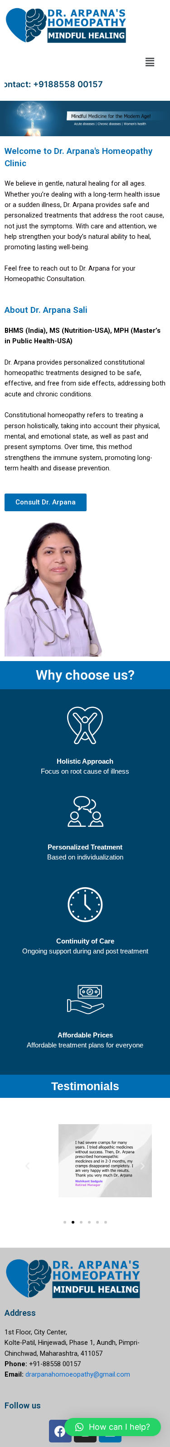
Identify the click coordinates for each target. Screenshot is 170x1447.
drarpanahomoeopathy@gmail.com (77, 1374)
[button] (149, 62)
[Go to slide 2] (73, 1222)
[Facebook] (60, 1431)
